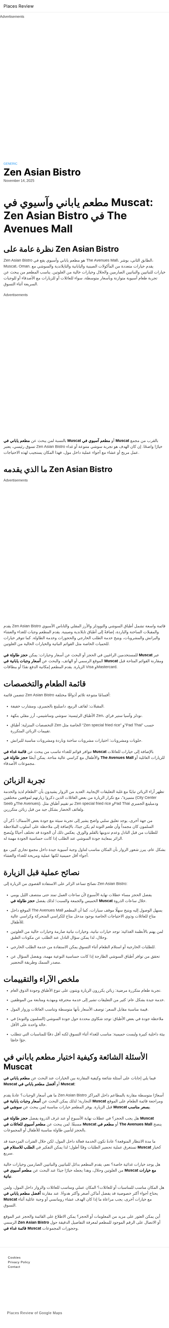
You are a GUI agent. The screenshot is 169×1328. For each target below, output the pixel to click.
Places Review (19, 6)
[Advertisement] (84, 85)
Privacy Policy (19, 1262)
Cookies (14, 1257)
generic (10, 163)
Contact (14, 1266)
